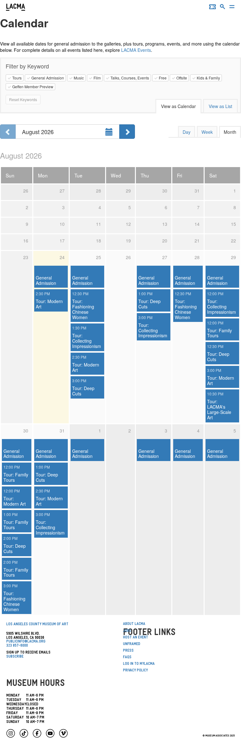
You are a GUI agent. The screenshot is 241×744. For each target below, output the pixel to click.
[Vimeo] (63, 733)
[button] (222, 8)
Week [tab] (207, 132)
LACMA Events (136, 50)
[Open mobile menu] (232, 8)
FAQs (127, 657)
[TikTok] (23, 733)
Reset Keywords (23, 99)
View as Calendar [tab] (178, 106)
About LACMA (134, 624)
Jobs (127, 631)
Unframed (131, 644)
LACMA (15, 8)
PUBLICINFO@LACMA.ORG (26, 642)
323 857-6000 (17, 646)
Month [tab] (230, 132)
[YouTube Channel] (50, 733)
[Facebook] (37, 733)
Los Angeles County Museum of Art (37, 624)
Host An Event (135, 638)
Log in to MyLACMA (139, 664)
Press (128, 651)
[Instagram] (10, 733)
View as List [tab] (220, 106)
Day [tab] (186, 132)
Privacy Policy (135, 671)
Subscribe (15, 657)
